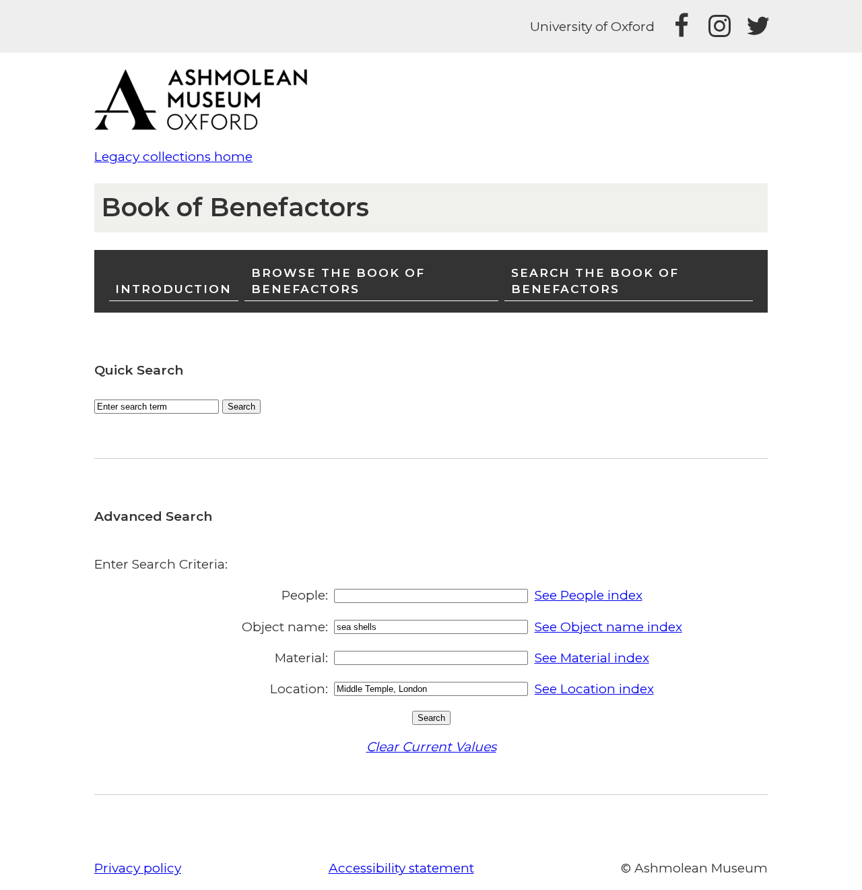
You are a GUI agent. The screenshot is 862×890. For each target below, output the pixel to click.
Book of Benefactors (235, 207)
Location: (299, 689)
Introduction (173, 289)
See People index (588, 595)
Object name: (285, 627)
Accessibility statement (401, 868)
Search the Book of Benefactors (595, 280)
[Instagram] (719, 26)
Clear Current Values (431, 747)
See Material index (592, 658)
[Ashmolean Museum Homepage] (207, 125)
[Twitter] (757, 26)
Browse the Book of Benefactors (338, 280)
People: (304, 595)
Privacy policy (137, 868)
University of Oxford (592, 26)
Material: (301, 658)
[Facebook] (681, 26)
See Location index (594, 689)
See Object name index (608, 627)
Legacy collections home (173, 156)
